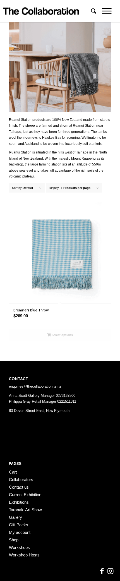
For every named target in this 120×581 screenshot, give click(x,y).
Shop (13, 539)
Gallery (15, 517)
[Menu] (104, 11)
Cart (13, 472)
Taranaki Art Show (25, 509)
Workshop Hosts (24, 555)
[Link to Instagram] (110, 571)
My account (19, 532)
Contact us (19, 487)
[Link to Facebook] (102, 571)
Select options (62, 335)
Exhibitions (19, 502)
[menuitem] (90, 11)
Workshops (19, 547)
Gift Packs (18, 524)
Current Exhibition (25, 494)
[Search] (90, 11)
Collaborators (21, 479)
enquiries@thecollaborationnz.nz (35, 386)
